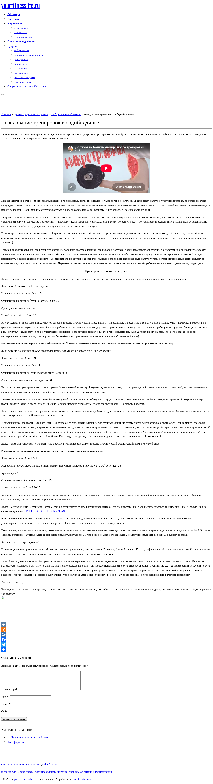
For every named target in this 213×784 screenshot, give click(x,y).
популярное (21, 73)
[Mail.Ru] (106, 634)
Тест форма (16, 742)
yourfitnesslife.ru (20, 5)
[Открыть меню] (2, 94)
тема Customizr (81, 779)
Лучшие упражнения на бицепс (28, 737)
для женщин (21, 64)
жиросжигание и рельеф (28, 55)
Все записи (20, 68)
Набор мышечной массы (66, 114)
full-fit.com (50, 764)
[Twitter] (106, 644)
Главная (6, 114)
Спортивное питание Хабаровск (26, 86)
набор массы (21, 50)
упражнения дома (24, 77)
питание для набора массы (17, 772)
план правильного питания (51, 772)
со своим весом (23, 37)
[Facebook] (106, 639)
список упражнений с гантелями (21, 764)
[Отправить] (106, 649)
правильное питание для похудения (90, 772)
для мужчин (21, 59)
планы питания (23, 82)
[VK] (106, 624)
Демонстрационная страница (31, 114)
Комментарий (10, 689)
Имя (5, 697)
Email (6, 704)
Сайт (4, 711)
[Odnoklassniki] (106, 629)
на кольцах (20, 32)
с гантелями (21, 28)
